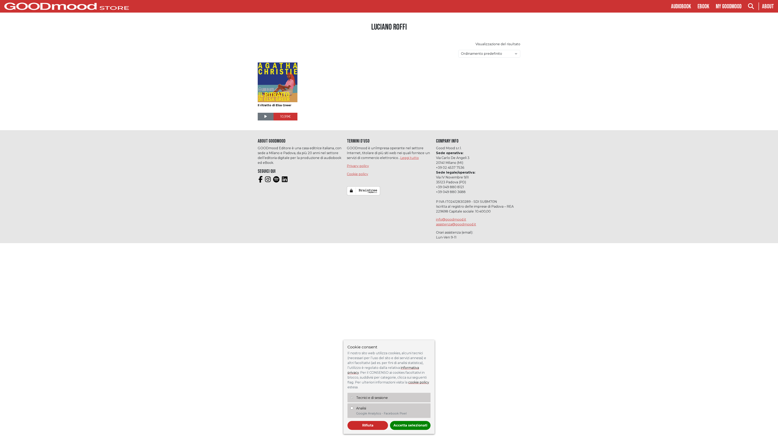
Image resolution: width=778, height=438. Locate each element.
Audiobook (681, 6)
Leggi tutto (409, 158)
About (768, 6)
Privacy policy (358, 166)
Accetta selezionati (410, 425)
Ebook (703, 6)
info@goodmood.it (451, 219)
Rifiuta (367, 425)
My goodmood (729, 6)
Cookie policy (357, 174)
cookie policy (418, 382)
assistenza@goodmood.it (456, 224)
